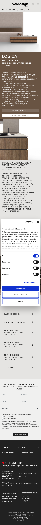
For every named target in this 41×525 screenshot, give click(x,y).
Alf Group (33, 466)
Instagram (26, 498)
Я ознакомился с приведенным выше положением (16, 414)
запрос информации (20, 115)
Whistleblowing (20, 517)
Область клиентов (9, 496)
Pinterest (25, 500)
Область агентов (9, 499)
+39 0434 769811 (15, 477)
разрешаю (9, 416)
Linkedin (25, 502)
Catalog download (20, 110)
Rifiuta (20, 301)
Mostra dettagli (29, 282)
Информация (20, 514)
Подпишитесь (20, 434)
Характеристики (10, 61)
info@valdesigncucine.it (12, 478)
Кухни (21, 10)
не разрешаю (10, 419)
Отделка (6, 66)
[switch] (36, 262)
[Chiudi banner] (38, 222)
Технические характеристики (17, 63)
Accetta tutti (20, 288)
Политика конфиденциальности (20, 515)
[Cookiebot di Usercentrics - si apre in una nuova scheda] (25, 222)
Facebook (26, 496)
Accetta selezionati (20, 295)
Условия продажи (20, 518)
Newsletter (7, 501)
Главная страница (9, 10)
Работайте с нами (9, 493)
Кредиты (20, 520)
